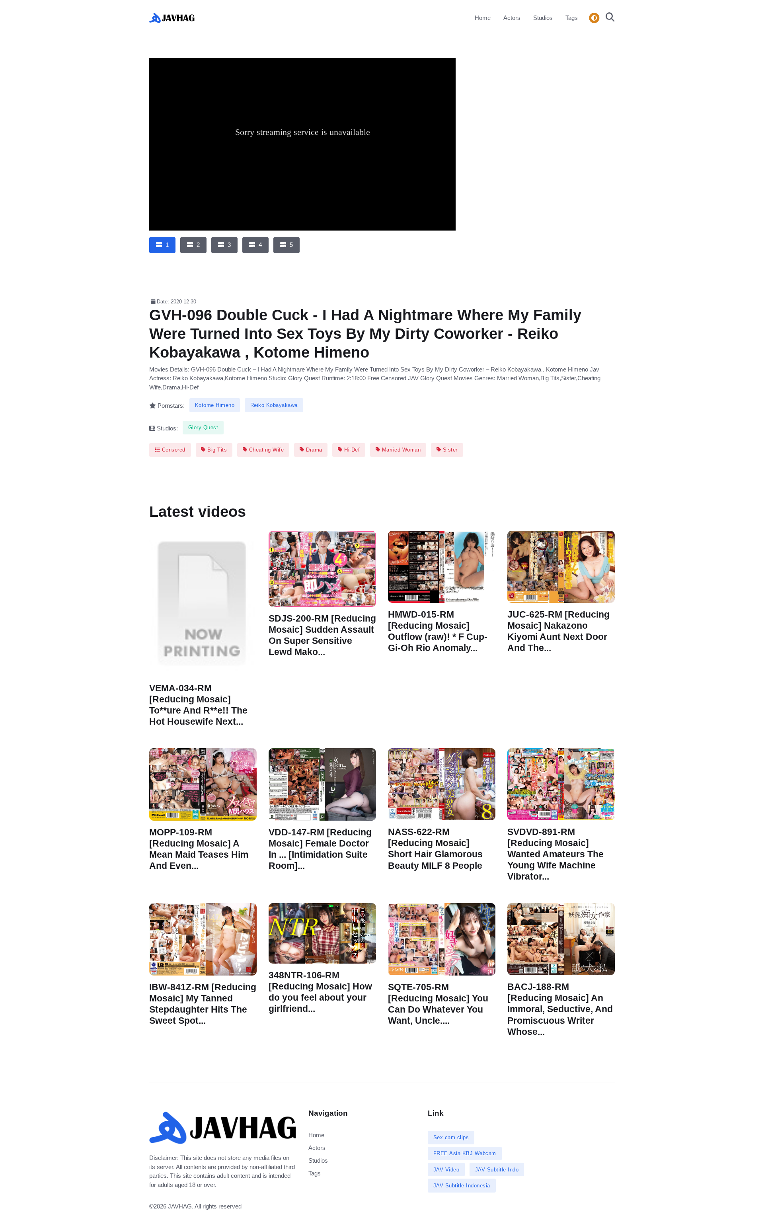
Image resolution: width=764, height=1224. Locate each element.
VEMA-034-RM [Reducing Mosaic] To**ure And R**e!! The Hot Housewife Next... (198, 705)
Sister (449, 450)
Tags (571, 17)
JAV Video (446, 1170)
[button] (608, 18)
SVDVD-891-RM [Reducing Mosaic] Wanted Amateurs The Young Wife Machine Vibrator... (555, 854)
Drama (313, 450)
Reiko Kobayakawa (274, 405)
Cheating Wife (265, 450)
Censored (172, 450)
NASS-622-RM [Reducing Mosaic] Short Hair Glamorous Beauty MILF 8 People (435, 849)
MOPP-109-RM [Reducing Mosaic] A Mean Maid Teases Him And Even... (198, 849)
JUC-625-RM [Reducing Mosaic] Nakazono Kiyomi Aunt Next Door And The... (558, 631)
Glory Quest (203, 427)
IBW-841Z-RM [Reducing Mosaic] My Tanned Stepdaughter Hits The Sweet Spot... (202, 1004)
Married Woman (400, 450)
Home (483, 17)
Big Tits (216, 450)
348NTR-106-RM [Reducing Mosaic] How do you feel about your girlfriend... (320, 992)
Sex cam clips (451, 1137)
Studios (543, 17)
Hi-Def (351, 450)
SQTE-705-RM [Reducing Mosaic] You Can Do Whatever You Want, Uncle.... (438, 1004)
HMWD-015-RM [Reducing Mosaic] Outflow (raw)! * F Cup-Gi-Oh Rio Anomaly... (437, 631)
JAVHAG (180, 1206)
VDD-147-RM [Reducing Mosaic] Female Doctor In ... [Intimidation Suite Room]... (320, 849)
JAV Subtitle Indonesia (461, 1186)
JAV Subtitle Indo (497, 1170)
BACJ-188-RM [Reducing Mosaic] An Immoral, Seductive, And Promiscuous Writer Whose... (560, 1009)
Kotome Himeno (215, 405)
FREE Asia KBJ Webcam (464, 1153)
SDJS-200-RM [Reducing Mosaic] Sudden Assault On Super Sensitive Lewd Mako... (322, 635)
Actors (511, 17)
